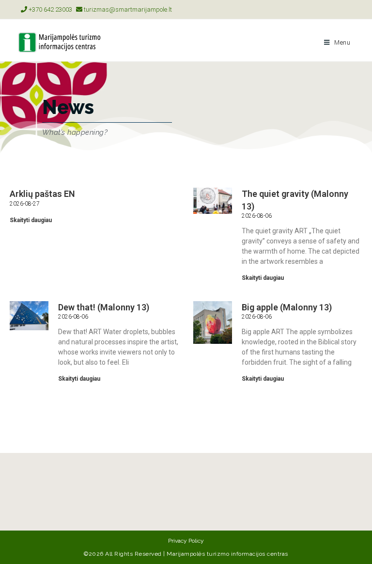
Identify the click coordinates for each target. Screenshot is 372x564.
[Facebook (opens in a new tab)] (339, 10)
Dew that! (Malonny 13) (103, 307)
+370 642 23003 (49, 9)
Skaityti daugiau (31, 220)
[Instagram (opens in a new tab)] (349, 10)
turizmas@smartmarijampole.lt (127, 9)
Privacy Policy (186, 540)
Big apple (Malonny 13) (287, 307)
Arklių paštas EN (42, 194)
